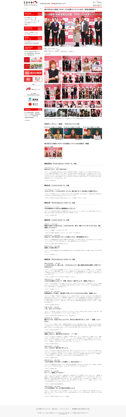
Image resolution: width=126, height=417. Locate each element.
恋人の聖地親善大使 (29, 55)
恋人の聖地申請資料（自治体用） (32, 112)
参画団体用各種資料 (29, 117)
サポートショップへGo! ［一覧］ (32, 21)
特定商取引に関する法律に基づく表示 (81, 409)
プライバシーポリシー (65, 409)
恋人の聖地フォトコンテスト (31, 34)
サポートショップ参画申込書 (31, 116)
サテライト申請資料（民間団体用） (33, 114)
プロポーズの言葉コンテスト (31, 32)
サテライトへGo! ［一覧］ (31, 19)
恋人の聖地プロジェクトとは (31, 42)
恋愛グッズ (27, 24)
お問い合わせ (55, 409)
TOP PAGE (27, 120)
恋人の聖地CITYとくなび (30, 22)
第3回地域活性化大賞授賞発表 (32, 43)
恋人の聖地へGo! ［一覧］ (31, 17)
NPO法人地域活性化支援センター (32, 51)
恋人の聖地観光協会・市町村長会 (32, 53)
